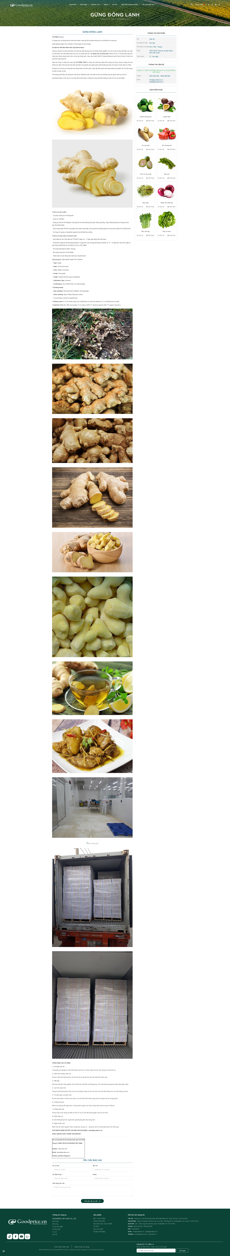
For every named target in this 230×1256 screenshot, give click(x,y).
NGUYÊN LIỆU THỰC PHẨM (102, 1224)
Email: (138, 79)
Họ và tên (56, 1165)
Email (94, 1174)
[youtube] (21, 1236)
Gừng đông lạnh (115, 14)
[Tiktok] (212, 4)
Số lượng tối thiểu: (142, 43)
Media (106, 4)
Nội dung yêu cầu (59, 1183)
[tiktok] (9, 1236)
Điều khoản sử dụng (81, 1247)
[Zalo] (27, 1236)
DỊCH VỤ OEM (98, 1229)
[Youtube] (215, 4)
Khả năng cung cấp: (143, 46)
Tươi (112, 19)
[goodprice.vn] (21, 5)
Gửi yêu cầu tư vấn (91, 1201)
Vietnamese (199, 4)
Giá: (138, 39)
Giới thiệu (83, 4)
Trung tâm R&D (57, 1226)
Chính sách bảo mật (61, 1247)
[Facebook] (208, 4)
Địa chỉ (95, 1165)
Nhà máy (55, 1224)
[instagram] (219, 4)
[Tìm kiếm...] (192, 4)
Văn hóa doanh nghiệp (129, 4)
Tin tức (114, 4)
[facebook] (15, 1236)
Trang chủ (104, 19)
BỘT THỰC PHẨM (99, 1218)
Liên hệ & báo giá (148, 4)
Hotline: (139, 75)
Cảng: (138, 50)
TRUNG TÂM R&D (99, 1231)
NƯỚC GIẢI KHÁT (99, 1221)
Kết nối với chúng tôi (136, 1215)
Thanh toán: (140, 56)
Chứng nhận (56, 1229)
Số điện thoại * (58, 1174)
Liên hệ (54, 1234)
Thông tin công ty (59, 1215)
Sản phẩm (97, 1215)
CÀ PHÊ (96, 1226)
